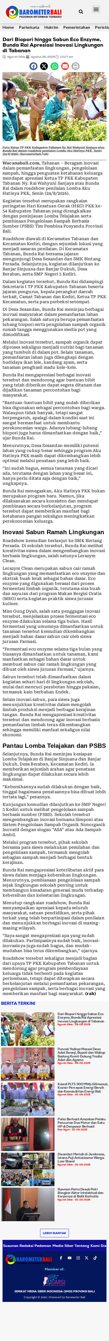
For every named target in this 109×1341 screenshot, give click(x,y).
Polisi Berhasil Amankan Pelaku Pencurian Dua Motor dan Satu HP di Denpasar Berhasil (81, 1123)
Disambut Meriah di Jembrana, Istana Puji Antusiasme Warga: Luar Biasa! (81, 1158)
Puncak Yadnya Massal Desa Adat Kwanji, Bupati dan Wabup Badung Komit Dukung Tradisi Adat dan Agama (81, 1054)
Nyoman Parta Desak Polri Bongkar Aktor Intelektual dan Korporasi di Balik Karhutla (80, 1193)
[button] (96, 9)
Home (8, 27)
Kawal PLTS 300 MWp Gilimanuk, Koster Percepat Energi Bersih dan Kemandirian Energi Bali (83, 1088)
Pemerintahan (76, 27)
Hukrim (51, 27)
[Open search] (81, 11)
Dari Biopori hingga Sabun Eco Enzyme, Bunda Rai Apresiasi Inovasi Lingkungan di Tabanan (81, 1017)
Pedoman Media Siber (54, 1245)
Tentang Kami (87, 1245)
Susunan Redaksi (18, 1245)
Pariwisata (29, 27)
